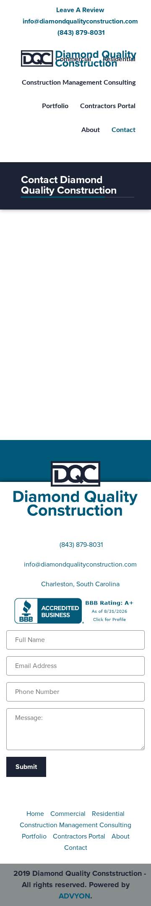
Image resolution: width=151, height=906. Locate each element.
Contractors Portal (79, 836)
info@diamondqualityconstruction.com (80, 21)
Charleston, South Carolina (80, 584)
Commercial (68, 814)
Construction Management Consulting (75, 825)
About (121, 836)
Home (35, 814)
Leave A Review (80, 10)
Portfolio (34, 836)
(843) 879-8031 (80, 32)
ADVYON (74, 896)
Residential (108, 814)
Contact (75, 848)
